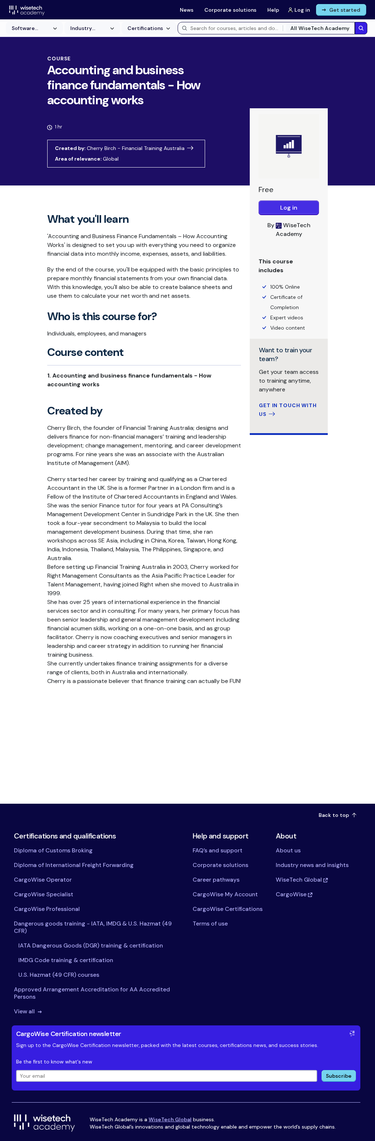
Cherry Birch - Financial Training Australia (136, 148)
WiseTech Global (170, 1119)
